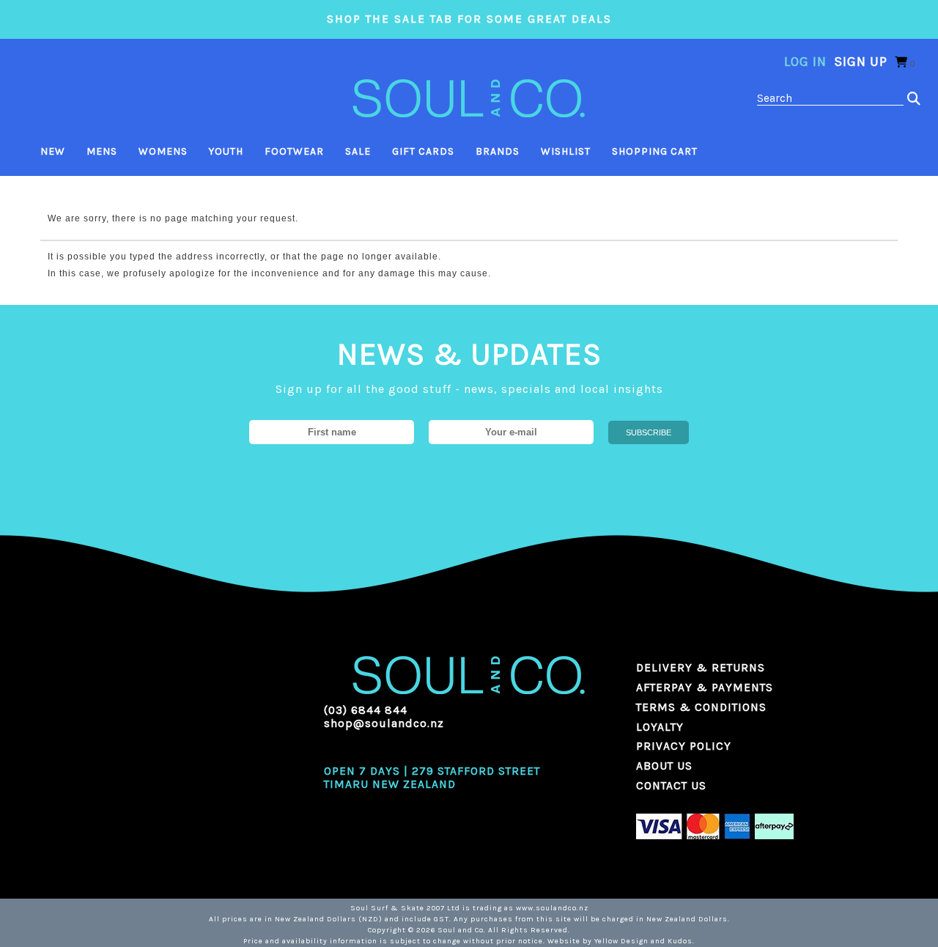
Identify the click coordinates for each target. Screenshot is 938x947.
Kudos (680, 941)
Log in (805, 62)
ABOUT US (664, 766)
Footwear (294, 151)
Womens (163, 151)
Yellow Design (621, 941)
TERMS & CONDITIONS (701, 707)
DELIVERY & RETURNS (700, 667)
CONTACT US (671, 785)
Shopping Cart (655, 151)
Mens (101, 151)
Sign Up (860, 62)
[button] (914, 99)
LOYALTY (660, 727)
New (52, 151)
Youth (226, 151)
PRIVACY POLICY (683, 746)
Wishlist (566, 151)
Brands (498, 151)
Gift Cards (423, 151)
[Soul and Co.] (469, 97)
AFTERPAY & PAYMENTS (704, 687)
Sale (358, 151)
